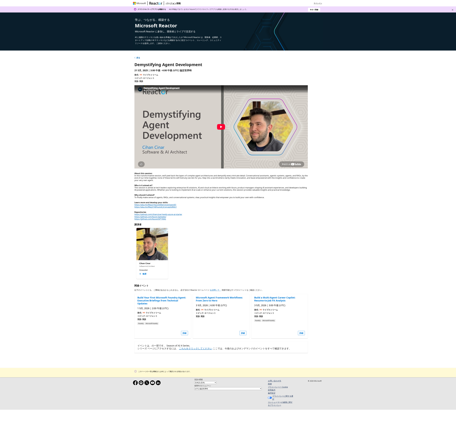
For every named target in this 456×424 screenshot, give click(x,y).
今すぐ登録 (314, 9)
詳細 (184, 333)
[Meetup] (141, 383)
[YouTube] (153, 383)
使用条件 (272, 390)
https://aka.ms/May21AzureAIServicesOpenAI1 (155, 204)
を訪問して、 (215, 290)
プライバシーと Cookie (278, 387)
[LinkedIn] (159, 383)
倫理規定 (272, 393)
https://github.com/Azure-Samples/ (150, 216)
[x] (147, 383)
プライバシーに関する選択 (282, 397)
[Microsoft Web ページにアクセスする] (140, 3)
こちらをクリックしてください (195, 348)
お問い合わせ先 (274, 381)
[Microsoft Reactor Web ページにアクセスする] (155, 3)
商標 (270, 384)
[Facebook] (136, 383)
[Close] (452, 10)
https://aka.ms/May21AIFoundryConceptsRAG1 (155, 207)
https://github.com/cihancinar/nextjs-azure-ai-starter (158, 214)
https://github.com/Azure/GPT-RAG (150, 219)
